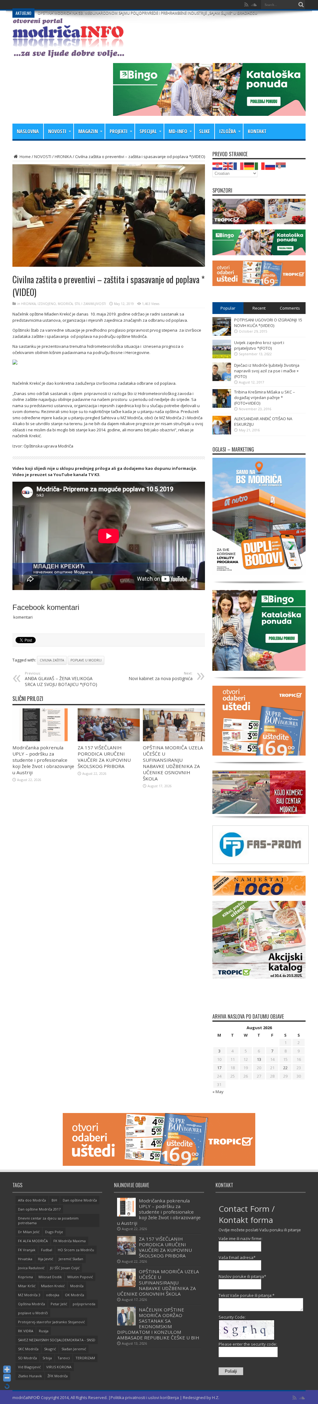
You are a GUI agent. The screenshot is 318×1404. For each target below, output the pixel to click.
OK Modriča (74, 1295)
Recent (259, 308)
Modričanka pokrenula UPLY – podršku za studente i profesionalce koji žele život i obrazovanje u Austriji (43, 759)
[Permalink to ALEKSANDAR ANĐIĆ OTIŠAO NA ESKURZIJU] (221, 433)
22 (285, 1067)
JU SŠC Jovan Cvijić (65, 1267)
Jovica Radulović (31, 1267)
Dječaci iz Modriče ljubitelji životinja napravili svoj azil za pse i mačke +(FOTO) (266, 370)
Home (25, 156)
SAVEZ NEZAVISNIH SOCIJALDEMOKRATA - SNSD (56, 1340)
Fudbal (46, 1249)
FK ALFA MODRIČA (33, 1240)
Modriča (77, 1286)
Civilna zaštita (52, 660)
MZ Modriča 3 (29, 1295)
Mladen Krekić (53, 1286)
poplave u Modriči (33, 1313)
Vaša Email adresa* (237, 1257)
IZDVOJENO (47, 304)
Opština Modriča (31, 1304)
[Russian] (270, 165)
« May (218, 1091)
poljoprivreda (84, 1304)
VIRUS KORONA (58, 1367)
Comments (290, 308)
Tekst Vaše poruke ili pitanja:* (247, 1295)
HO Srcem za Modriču (76, 1249)
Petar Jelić (59, 1304)
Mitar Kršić (26, 1286)
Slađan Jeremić (73, 1349)
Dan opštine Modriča (80, 1200)
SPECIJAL (148, 131)
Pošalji (231, 1371)
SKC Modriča (28, 1349)
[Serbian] (281, 165)
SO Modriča (27, 1358)
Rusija (43, 1331)
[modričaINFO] (68, 52)
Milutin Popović (80, 1277)
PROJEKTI (119, 131)
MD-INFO (178, 131)
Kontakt (257, 131)
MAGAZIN (88, 131)
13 (259, 1059)
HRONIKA (63, 156)
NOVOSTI (57, 131)
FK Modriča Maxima (69, 1240)
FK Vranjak (26, 1249)
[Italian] (260, 165)
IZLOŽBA (227, 131)
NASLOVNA (28, 131)
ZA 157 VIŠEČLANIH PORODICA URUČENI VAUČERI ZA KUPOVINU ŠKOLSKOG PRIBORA (104, 756)
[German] (249, 165)
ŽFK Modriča (58, 1376)
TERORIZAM (85, 1358)
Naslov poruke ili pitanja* (242, 1276)
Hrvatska (25, 1258)
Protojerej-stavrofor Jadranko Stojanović (51, 1322)
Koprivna (25, 1277)
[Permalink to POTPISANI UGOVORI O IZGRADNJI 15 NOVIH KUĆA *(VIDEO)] (221, 334)
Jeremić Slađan (71, 1258)
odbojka (52, 1295)
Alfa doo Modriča (32, 1200)
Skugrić (50, 1349)
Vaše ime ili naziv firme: (240, 1238)
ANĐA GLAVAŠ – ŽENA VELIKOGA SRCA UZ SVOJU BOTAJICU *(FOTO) (61, 679)
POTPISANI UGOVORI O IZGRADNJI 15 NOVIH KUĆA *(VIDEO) (268, 322)
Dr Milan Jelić (28, 1231)
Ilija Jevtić (45, 1258)
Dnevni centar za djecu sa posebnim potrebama (48, 1220)
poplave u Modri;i (86, 660)
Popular (227, 308)
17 (219, 1067)
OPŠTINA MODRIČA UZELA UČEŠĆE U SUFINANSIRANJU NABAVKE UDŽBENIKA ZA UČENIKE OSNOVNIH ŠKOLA (173, 763)
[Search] (301, 4)
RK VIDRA (25, 1331)
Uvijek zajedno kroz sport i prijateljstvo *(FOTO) (259, 345)
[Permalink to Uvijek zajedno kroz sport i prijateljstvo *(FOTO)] (221, 357)
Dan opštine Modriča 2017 (39, 1209)
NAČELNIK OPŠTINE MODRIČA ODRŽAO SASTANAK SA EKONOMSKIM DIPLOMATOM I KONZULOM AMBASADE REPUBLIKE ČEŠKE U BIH (158, 1323)
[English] (228, 165)
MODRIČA (65, 304)
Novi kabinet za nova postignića (161, 676)
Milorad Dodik (50, 1277)
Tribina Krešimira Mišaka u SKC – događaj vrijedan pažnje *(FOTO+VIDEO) (264, 397)
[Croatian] (217, 165)
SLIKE (204, 131)
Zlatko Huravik (30, 1376)
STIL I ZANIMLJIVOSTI (90, 304)
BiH (54, 1200)
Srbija (47, 1358)
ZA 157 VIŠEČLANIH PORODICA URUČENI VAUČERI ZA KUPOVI (91, 4)
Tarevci (63, 1358)
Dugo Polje (54, 1231)
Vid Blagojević (29, 1367)
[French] (239, 165)
